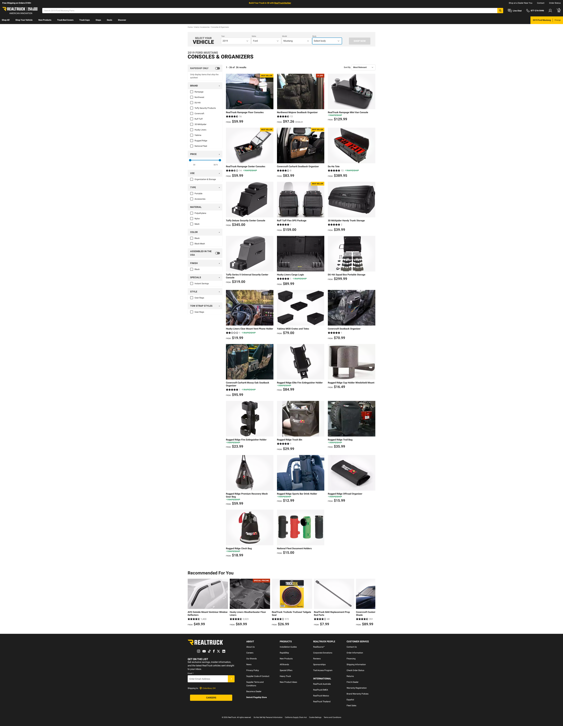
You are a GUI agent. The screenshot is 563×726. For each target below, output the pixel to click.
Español (350, 699)
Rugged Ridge (201, 140)
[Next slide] (372, 602)
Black (197, 238)
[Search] (500, 10)
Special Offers (286, 670)
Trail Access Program (322, 670)
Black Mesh (200, 243)
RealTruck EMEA (320, 690)
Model (284, 36)
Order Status (555, 3)
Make (254, 36)
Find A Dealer (352, 682)
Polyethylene (200, 213)
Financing (351, 658)
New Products (44, 20)
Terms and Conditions (332, 717)
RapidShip (284, 653)
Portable (198, 193)
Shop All (6, 20)
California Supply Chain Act (296, 717)
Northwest (199, 97)
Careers (249, 653)
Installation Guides (288, 647)
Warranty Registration (357, 688)
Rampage (199, 92)
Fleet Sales (351, 705)
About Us (250, 647)
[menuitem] (5, 20)
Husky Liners (200, 130)
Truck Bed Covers (65, 20)
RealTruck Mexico (321, 695)
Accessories (200, 199)
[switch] (205, 68)
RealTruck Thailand (321, 701)
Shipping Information (356, 664)
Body (314, 36)
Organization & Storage (205, 179)
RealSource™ (319, 647)
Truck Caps (84, 20)
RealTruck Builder (282, 3)
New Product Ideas (288, 682)
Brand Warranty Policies (357, 694)
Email (191, 673)
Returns (350, 676)
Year (223, 36)
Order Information (355, 653)
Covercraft (199, 113)
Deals (109, 20)
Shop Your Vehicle (24, 20)
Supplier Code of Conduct (257, 676)
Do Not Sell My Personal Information (268, 717)
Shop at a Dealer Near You (520, 3)
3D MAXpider (200, 124)
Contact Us (352, 647)
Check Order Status (355, 670)
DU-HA (198, 102)
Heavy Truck (285, 676)
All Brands (284, 664)
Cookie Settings (315, 717)
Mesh (197, 224)
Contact (540, 3)
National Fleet (201, 146)
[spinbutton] (194, 165)
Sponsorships (319, 664)
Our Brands (251, 658)
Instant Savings (202, 283)
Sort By (347, 67)
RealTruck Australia (322, 684)
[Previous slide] (191, 602)
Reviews (317, 658)
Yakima (198, 135)
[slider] (190, 160)
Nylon (197, 218)
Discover (122, 20)
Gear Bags (199, 298)
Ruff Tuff (199, 119)
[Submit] (231, 678)
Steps (98, 20)
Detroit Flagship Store (256, 697)
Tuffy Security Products (205, 108)
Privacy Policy (252, 670)
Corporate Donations (322, 653)
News (248, 664)
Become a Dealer (253, 691)
